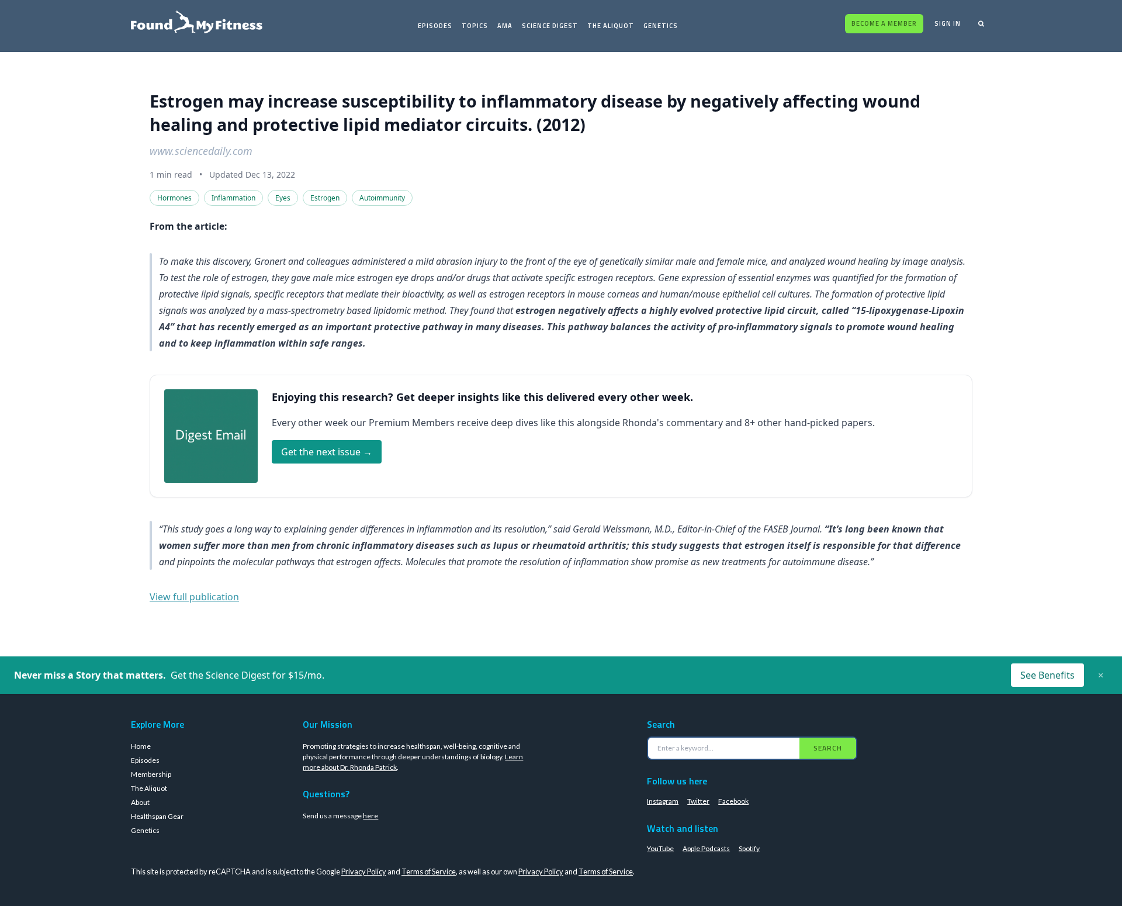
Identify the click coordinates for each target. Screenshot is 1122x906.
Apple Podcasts (706, 848)
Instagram (662, 801)
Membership (151, 774)
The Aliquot (610, 25)
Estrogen (325, 198)
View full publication (194, 596)
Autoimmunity (382, 198)
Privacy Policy (363, 871)
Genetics (660, 25)
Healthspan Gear (157, 816)
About (140, 802)
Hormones (174, 198)
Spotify (749, 848)
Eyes (282, 198)
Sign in (947, 23)
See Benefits (1047, 675)
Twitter (698, 801)
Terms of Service (428, 871)
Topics (475, 25)
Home (141, 746)
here (370, 815)
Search (827, 747)
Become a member (884, 23)
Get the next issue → (326, 451)
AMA (504, 25)
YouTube (660, 848)
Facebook (733, 801)
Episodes (435, 25)
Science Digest (550, 25)
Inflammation (233, 198)
